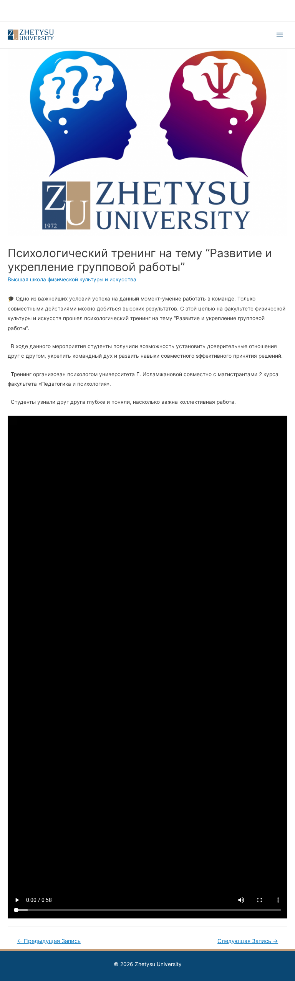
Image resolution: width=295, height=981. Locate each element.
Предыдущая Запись (49, 941)
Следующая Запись (247, 941)
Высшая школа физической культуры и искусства (72, 279)
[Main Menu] (280, 35)
